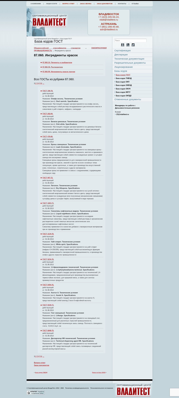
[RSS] (127, 46)
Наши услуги (51, 3)
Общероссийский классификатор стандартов (57, 48)
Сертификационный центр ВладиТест (46, 38)
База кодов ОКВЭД (124, 85)
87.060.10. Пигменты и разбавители (57, 62)
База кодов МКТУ (123, 92)
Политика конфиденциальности (77, 388)
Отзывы (135, 3)
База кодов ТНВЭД (41, 372)
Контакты (122, 3)
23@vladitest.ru (122, 114)
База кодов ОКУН (123, 89)
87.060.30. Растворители (52, 67)
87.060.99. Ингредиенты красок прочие (58, 72)
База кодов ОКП (122, 82)
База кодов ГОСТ (123, 75)
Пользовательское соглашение (101, 388)
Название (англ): (49, 101)
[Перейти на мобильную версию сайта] (122, 46)
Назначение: (47, 104)
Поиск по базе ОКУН (98, 372)
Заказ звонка (85, 3)
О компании (36, 3)
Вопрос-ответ (68, 3)
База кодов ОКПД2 (123, 96)
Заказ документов (104, 3)
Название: (46, 99)
